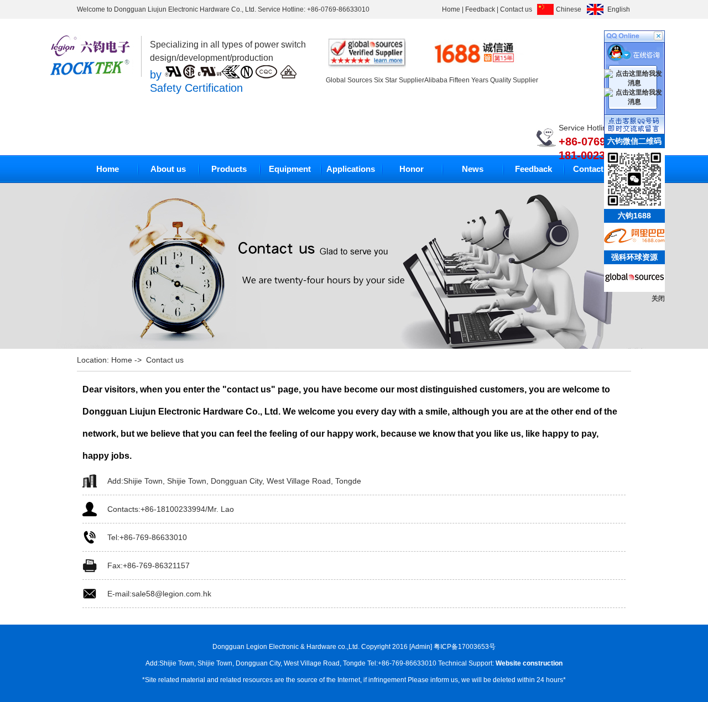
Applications (350, 169)
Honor (411, 169)
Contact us (516, 9)
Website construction (529, 663)
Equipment (290, 169)
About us (168, 169)
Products (229, 169)
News (472, 169)
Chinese (568, 9)
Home (451, 9)
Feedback (480, 9)
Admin (420, 647)
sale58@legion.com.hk (171, 593)
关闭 (658, 298)
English (618, 9)
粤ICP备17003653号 (465, 647)
